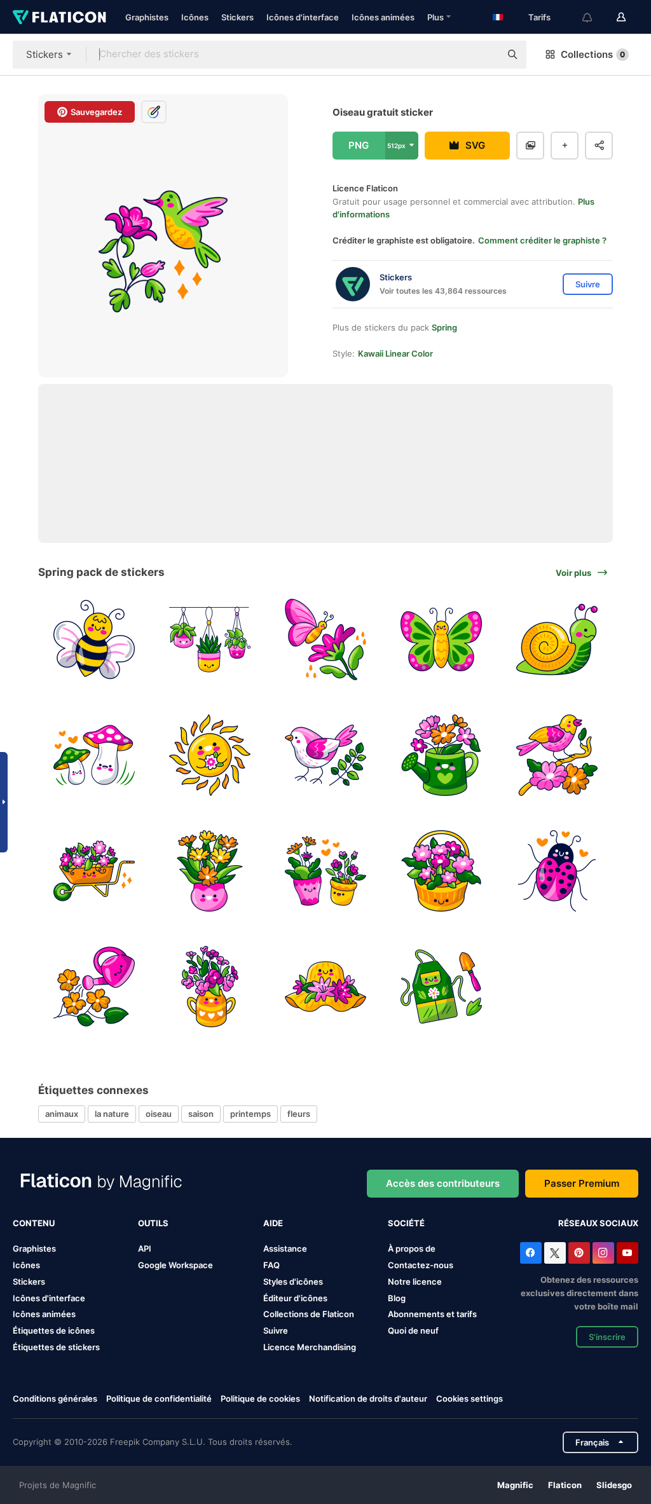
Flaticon (565, 1485)
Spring (444, 327)
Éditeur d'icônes (295, 1298)
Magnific (515, 1485)
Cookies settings (469, 1399)
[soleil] (210, 755)
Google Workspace (175, 1265)
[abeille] (94, 639)
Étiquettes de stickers (56, 1347)
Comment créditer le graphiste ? (542, 240)
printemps (250, 1114)
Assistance (285, 1248)
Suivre (275, 1330)
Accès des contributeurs (443, 1183)
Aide (273, 1223)
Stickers (237, 17)
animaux (61, 1114)
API (144, 1248)
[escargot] (556, 639)
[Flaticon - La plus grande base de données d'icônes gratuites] (59, 17)
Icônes (195, 17)
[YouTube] (627, 1253)
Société (406, 1223)
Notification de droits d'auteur (368, 1398)
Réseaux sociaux (598, 1223)
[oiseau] (325, 755)
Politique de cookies (260, 1398)
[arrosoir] (441, 755)
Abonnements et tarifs (432, 1314)
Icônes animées (383, 17)
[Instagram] (603, 1253)
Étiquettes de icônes (54, 1330)
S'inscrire (607, 1337)
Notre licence (415, 1281)
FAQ (271, 1265)
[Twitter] (555, 1253)
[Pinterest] (579, 1253)
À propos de (411, 1248)
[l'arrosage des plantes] (94, 986)
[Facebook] (531, 1253)
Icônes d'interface (302, 17)
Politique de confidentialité (159, 1398)
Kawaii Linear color (395, 353)
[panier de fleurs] (441, 871)
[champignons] (94, 755)
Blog (397, 1298)
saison (201, 1114)
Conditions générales (55, 1398)
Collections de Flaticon (308, 1314)
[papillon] (325, 639)
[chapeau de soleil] (325, 986)
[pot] (210, 639)
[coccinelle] (556, 871)
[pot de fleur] (210, 871)
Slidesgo (614, 1485)
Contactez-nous (420, 1265)
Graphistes (146, 17)
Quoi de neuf (413, 1330)
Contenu (34, 1223)
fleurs (298, 1114)
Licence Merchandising (309, 1347)
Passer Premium (581, 1183)
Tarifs (539, 17)
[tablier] (441, 986)
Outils (153, 1223)
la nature (112, 1114)
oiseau (159, 1114)
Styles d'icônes (293, 1281)
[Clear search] (484, 55)
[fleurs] (94, 871)
